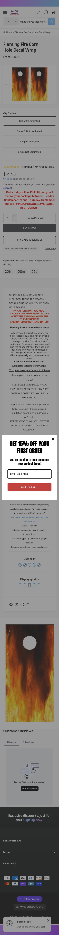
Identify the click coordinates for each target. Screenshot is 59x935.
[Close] (53, 439)
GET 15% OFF (29, 487)
